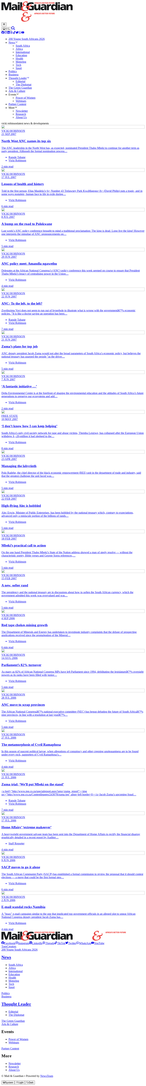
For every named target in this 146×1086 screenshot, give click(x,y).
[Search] (13, 28)
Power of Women (18, 1039)
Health (12, 977)
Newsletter (15, 1063)
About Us (14, 1069)
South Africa (16, 964)
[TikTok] (14, 32)
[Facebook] (2, 32)
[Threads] (11, 32)
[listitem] (8, 943)
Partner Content (10, 1048)
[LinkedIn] (8, 32)
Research (14, 1066)
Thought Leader (16, 1004)
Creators (11, 946)
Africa (12, 967)
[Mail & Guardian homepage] (73, 11)
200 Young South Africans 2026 (19, 949)
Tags (4, 946)
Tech (11, 984)
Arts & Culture (9, 1024)
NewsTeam (46, 1075)
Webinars (14, 1042)
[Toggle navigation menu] (4, 24)
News (6, 957)
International (16, 971)
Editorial (13, 1011)
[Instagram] (5, 32)
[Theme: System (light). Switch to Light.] (6, 29)
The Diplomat (16, 1014)
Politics (5, 993)
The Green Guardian (13, 1020)
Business (6, 996)
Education (14, 974)
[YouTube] (22, 32)
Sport (12, 987)
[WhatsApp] (20, 32)
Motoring (14, 980)
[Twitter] (17, 32)
